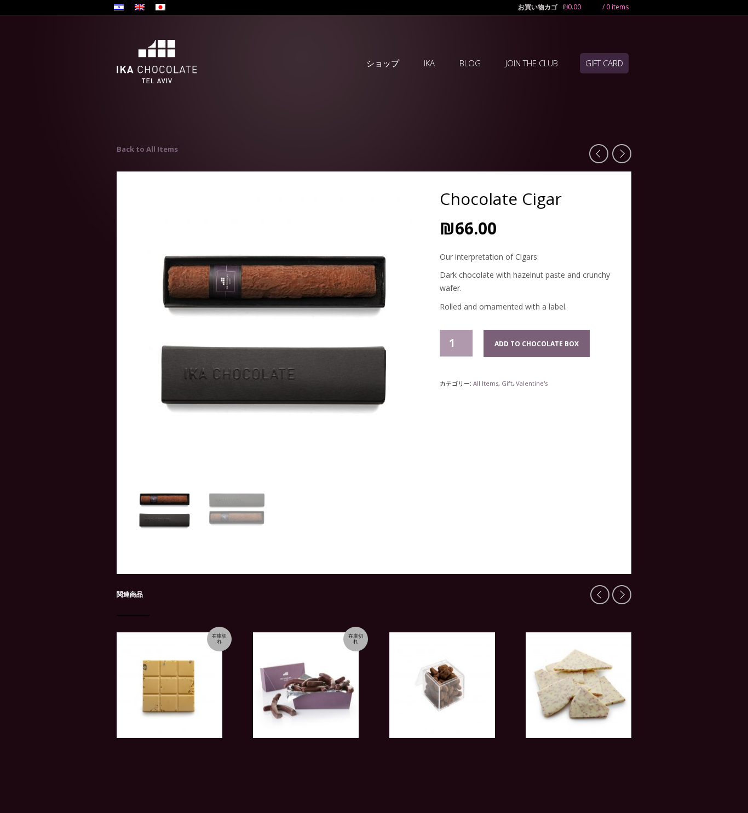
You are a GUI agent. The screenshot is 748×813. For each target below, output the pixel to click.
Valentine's (532, 383)
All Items (485, 383)
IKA (429, 63)
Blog (470, 63)
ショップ (382, 63)
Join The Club (531, 63)
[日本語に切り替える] (160, 8)
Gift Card (604, 63)
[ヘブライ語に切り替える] (118, 8)
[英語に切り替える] (139, 8)
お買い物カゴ (537, 7)
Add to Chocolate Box (536, 343)
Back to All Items (147, 149)
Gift (507, 383)
